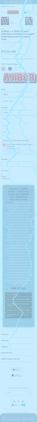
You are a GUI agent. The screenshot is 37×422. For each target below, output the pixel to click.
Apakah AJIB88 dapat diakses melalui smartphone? (18, 304)
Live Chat (31, 418)
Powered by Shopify (23, 412)
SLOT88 (15, 412)
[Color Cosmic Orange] (3, 69)
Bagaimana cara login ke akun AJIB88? (18, 299)
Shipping (10, 54)
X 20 (4, 132)
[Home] (13, 12)
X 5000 (5, 113)
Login (11, 418)
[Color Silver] (16, 69)
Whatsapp (25, 418)
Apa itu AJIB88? (11, 294)
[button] (2, 12)
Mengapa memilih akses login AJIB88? (18, 310)
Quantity (4, 159)
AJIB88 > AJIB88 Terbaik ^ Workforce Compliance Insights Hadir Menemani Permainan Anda (18, 2)
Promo (4, 418)
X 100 (5, 119)
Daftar (18, 418)
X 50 (4, 125)
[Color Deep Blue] (10, 69)
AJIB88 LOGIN (8, 101)
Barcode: (14, 42)
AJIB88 (5, 94)
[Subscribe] (30, 393)
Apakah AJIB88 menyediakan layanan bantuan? (17, 315)
